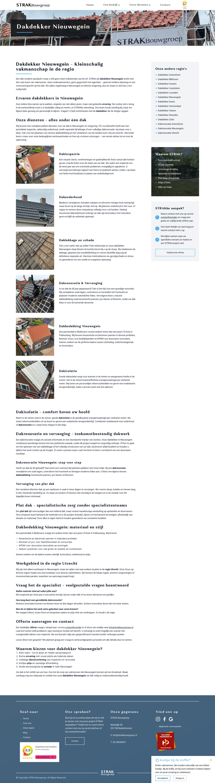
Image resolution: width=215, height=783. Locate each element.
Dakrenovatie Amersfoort (170, 124)
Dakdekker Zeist (166, 119)
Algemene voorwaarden (168, 726)
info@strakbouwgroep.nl (121, 627)
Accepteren (163, 778)
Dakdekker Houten (167, 83)
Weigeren (180, 778)
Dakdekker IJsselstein (169, 88)
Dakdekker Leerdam (168, 92)
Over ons (25, 723)
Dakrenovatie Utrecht (168, 133)
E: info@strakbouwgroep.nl (123, 735)
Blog (23, 732)
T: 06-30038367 (118, 742)
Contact (165, 5)
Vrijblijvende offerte (175, 252)
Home (90, 5)
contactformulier (73, 627)
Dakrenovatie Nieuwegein (171, 128)
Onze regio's (27, 728)
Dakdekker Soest (166, 101)
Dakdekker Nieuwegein (169, 97)
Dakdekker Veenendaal (169, 106)
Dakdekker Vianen (167, 110)
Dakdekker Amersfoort (169, 74)
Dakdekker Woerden (168, 115)
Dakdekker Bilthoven (168, 79)
